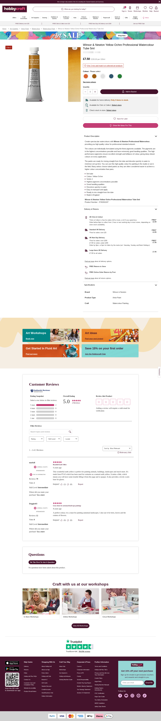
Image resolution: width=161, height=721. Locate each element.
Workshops (62, 669)
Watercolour (36, 29)
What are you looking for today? (75, 9)
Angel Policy (98, 681)
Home (4, 29)
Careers (79, 666)
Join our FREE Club (138, 23)
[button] (34, 74)
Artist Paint (25, 29)
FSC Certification (99, 693)
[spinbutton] (90, 91)
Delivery (26, 666)
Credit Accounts (46, 689)
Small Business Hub (47, 693)
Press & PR (80, 673)
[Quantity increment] (95, 91)
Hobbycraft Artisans (65, 676)
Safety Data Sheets (100, 706)
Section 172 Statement (83, 693)
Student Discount (46, 686)
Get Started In (63, 673)
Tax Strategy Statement (83, 689)
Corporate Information (83, 669)
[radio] (86, 76)
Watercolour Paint (49, 29)
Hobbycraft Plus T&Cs (101, 669)
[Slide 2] (43, 100)
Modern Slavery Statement (84, 686)
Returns (26, 669)
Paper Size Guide (100, 696)
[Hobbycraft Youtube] (126, 696)
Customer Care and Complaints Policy (29, 683)
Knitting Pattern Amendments (99, 689)
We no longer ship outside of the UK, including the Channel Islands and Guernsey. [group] (80, 1)
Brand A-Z (44, 679)
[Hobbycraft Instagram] (132, 696)
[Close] (159, 2)
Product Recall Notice (30, 691)
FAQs (25, 673)
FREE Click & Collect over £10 (61, 23)
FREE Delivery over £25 (22, 23)
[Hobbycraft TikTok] (145, 696)
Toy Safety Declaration (101, 700)
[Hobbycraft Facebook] (120, 696)
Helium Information (47, 696)
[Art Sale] (80, 36)
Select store (117, 105)
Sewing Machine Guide (65, 679)
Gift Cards (44, 683)
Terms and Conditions (101, 666)
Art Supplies (14, 29)
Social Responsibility (83, 679)
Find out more (89, 261)
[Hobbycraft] (14, 9)
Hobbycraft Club (46, 676)
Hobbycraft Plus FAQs (30, 676)
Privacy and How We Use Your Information (102, 674)
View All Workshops (80, 626)
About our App (46, 669)
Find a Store (45, 673)
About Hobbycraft (47, 666)
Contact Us (27, 679)
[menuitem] (14, 17)
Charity (79, 676)
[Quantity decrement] (85, 91)
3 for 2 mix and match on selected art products (105, 66)
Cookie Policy (98, 678)
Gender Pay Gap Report (84, 683)
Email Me (149, 683)
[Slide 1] (40, 100)
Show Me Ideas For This (122, 125)
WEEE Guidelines (100, 703)
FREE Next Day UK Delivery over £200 (100, 23)
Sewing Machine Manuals (102, 684)
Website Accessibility (30, 688)
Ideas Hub (62, 666)
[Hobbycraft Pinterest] (138, 696)
